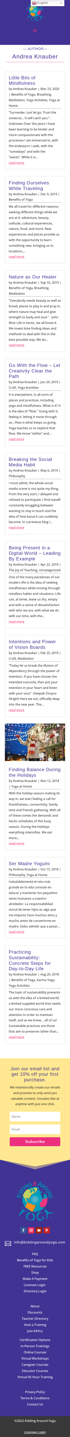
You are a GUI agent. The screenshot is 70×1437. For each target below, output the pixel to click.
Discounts (35, 1312)
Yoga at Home (21, 786)
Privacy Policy (35, 1392)
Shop (35, 1272)
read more (16, 163)
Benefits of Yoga (23, 94)
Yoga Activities (36, 100)
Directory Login (35, 1291)
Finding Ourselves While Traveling (29, 185)
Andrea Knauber (25, 89)
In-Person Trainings (35, 1346)
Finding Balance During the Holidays (35, 772)
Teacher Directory (35, 1318)
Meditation (17, 100)
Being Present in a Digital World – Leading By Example (35, 553)
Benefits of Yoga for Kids (35, 1260)
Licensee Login (35, 1285)
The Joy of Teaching (23, 570)
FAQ (35, 1254)
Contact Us (35, 1404)
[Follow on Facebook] (23, 1230)
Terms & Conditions (35, 1398)
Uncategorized (49, 570)
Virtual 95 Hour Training (35, 1377)
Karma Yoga (45, 980)
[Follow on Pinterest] (47, 1230)
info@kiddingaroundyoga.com (39, 1242)
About (35, 1306)
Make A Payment (35, 1279)
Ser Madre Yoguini (29, 863)
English (42, 2)
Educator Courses (35, 1371)
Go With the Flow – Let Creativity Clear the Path (34, 371)
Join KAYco (35, 1331)
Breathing (44, 94)
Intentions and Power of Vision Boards (32, 644)
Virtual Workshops (35, 1358)
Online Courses (35, 1352)
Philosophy (17, 476)
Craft (12, 387)
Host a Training (35, 1325)
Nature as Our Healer (33, 276)
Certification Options (35, 1340)
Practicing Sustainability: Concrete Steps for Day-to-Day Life (30, 960)
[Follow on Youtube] (39, 1230)
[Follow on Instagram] (31, 1230)
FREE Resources (35, 1266)
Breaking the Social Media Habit (30, 462)
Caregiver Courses (35, 1364)
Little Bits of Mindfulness (22, 80)
